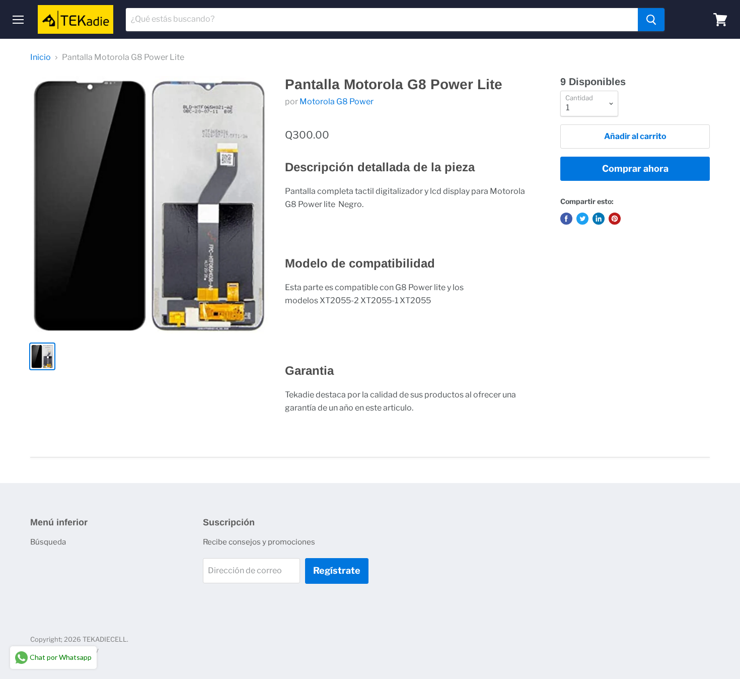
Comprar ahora (635, 168)
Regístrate (336, 570)
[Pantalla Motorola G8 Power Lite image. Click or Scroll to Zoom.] (149, 204)
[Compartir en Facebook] (566, 219)
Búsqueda (48, 542)
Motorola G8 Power (337, 101)
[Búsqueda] (651, 19)
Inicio (40, 57)
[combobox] (382, 19)
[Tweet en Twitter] (582, 219)
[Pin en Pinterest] (615, 219)
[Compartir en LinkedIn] (599, 219)
